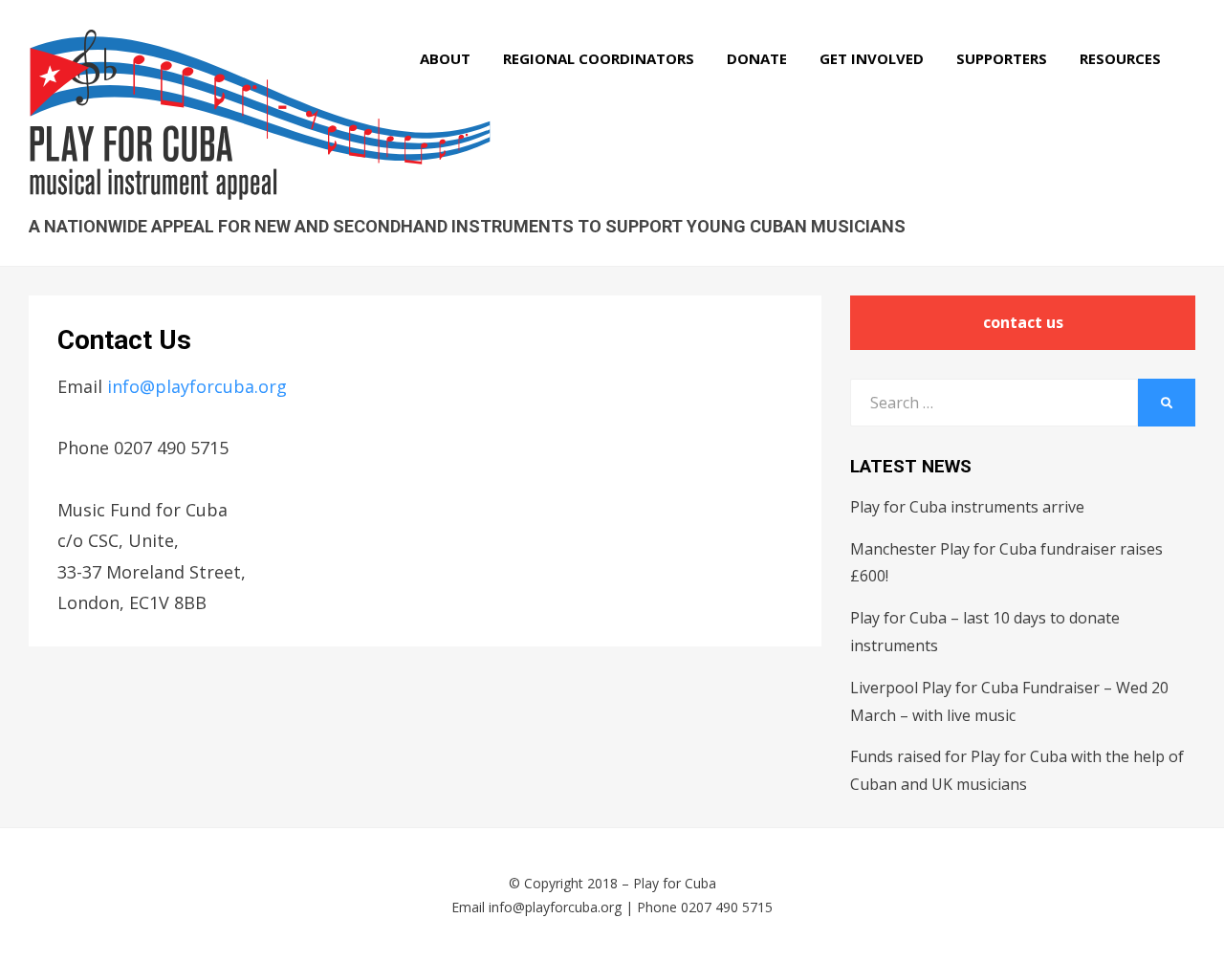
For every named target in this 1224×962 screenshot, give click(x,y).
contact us (1023, 322)
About (445, 58)
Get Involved (872, 58)
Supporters (1001, 58)
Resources (1120, 58)
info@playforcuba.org (197, 386)
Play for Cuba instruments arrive (967, 506)
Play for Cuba (674, 883)
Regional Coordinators (598, 58)
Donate (757, 58)
